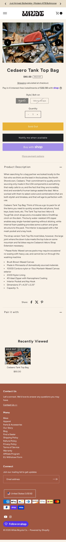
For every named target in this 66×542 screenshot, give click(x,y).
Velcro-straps (39, 99)
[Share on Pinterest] (42, 301)
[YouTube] (5, 516)
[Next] (60, 3)
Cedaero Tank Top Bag (18, 366)
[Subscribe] (55, 478)
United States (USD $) (21, 492)
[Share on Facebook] (31, 301)
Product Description (17, 165)
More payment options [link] (33, 155)
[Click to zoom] (58, 26)
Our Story (8, 427)
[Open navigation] (5, 12)
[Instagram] (10, 516)
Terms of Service (11, 446)
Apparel (7, 420)
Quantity (33, 107)
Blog (5, 430)
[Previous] (5, 3)
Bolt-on (22, 99)
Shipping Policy (10, 436)
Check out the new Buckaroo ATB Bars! (33, 3)
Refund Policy (10, 440)
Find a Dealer (9, 433)
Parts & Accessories (12, 423)
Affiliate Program (11, 453)
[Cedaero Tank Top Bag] (18, 355)
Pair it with (11, 311)
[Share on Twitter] (36, 301)
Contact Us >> (10, 404)
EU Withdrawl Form (12, 456)
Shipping (21, 82)
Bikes (5, 417)
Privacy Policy (9, 443)
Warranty (7, 449)
